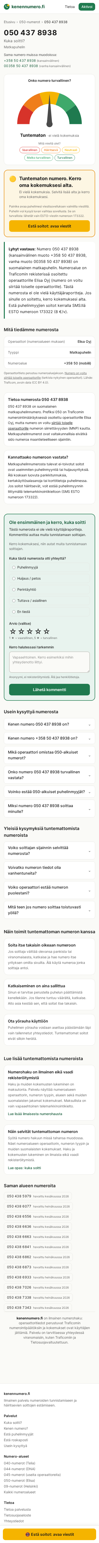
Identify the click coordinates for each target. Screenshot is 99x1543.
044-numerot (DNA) (19, 1469)
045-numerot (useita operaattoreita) (32, 1475)
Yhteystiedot (14, 1521)
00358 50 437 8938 (21, 66)
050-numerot (29, 22)
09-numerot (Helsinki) (21, 1486)
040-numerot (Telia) (19, 1463)
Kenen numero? (16, 1428)
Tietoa (70, 7)
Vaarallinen (29, 150)
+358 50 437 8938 (20, 60)
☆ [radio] (13, 631)
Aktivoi (86, 7)
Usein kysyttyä (15, 1446)
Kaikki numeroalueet (20, 1492)
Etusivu (9, 22)
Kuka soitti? (13, 1422)
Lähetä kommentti (49, 689)
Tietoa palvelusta (17, 1509)
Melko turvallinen (38, 157)
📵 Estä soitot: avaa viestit (49, 1534)
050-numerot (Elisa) (19, 1480)
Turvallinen (64, 157)
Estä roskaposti (16, 1440)
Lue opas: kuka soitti (24, 1168)
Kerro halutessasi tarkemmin (31, 647)
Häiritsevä (51, 150)
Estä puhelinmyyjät (18, 1434)
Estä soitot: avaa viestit (49, 226)
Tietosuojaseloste (17, 1515)
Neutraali (71, 150)
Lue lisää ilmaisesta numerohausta (35, 1114)
